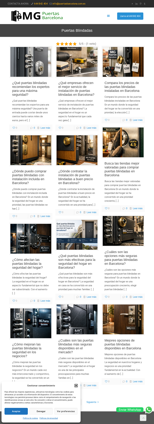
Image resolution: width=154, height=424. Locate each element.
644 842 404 (41, 3)
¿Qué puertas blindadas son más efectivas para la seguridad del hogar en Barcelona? (76, 261)
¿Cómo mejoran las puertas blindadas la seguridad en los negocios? (26, 350)
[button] (76, 385)
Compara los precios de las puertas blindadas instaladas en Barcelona (122, 87)
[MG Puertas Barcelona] (37, 16)
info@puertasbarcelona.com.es (69, 3)
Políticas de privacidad (49, 418)
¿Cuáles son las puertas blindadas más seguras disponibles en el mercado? (76, 346)
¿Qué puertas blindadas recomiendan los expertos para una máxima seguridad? (30, 88)
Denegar (41, 411)
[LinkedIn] (136, 3)
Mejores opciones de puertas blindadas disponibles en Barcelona (123, 344)
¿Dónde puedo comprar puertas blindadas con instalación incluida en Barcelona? (29, 177)
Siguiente (91, 402)
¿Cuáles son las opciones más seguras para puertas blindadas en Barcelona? (121, 258)
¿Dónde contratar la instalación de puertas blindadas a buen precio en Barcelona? (75, 177)
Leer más (45, 127)
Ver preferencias (66, 411)
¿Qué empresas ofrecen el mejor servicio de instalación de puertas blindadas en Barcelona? (76, 88)
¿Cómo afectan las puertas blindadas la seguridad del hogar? (27, 263)
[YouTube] (132, 3)
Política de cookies (30, 418)
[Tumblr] (144, 3)
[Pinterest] (140, 3)
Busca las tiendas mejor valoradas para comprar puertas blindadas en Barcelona (122, 169)
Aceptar (16, 411)
